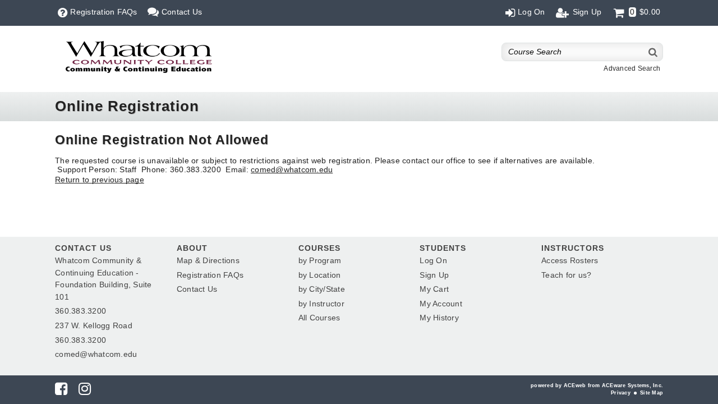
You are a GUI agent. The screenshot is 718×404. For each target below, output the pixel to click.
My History (439, 317)
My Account (441, 303)
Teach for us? (566, 274)
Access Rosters (570, 260)
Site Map (651, 393)
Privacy (620, 393)
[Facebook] (61, 391)
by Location (319, 274)
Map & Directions (208, 260)
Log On (433, 260)
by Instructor (321, 303)
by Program (320, 260)
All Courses (319, 317)
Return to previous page (99, 179)
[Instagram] (85, 391)
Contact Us (197, 288)
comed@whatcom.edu (292, 169)
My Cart (434, 288)
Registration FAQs (210, 274)
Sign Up (434, 274)
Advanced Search (632, 68)
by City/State (321, 288)
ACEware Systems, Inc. (632, 385)
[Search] (653, 52)
